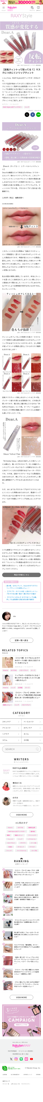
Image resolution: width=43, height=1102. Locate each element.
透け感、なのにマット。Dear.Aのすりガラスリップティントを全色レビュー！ (22, 587)
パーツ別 (33, 843)
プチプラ (22, 843)
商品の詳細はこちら (21, 575)
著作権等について (28, 1074)
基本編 (33, 831)
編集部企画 (31, 827)
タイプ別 (34, 850)
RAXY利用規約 (12, 1051)
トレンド (10, 839)
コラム (4, 740)
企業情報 (5, 1074)
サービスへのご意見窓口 (26, 1051)
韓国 (8, 835)
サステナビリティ (26, 1083)
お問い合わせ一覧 (15, 1083)
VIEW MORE (21, 814)
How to (5, 670)
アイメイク (6, 728)
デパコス (32, 847)
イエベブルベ (23, 670)
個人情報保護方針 (15, 1074)
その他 (26, 740)
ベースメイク (14, 104)
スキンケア (6, 721)
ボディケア (28, 728)
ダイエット (21, 847)
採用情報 (38, 1074)
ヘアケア (5, 734)
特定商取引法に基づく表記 (20, 1054)
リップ (27, 107)
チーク (33, 670)
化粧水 (10, 847)
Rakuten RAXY (13, 8)
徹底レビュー (7, 705)
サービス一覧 (6, 1083)
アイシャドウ (32, 835)
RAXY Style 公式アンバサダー (12, 107)
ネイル (26, 734)
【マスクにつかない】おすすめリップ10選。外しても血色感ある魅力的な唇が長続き (22, 598)
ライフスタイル (21, 850)
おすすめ (14, 670)
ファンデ (9, 850)
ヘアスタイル (31, 839)
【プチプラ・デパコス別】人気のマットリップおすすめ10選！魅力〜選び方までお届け (22, 592)
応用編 (20, 687)
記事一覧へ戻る (21, 640)
